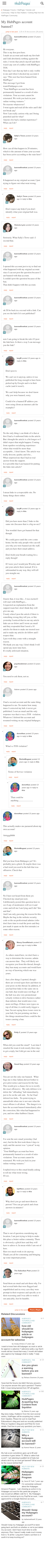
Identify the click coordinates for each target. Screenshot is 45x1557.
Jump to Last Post (12, 32)
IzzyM (19, 358)
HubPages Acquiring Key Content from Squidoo (30, 1403)
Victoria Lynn (20, 225)
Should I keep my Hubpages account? (30, 1513)
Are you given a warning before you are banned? (30, 1369)
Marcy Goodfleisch (25, 942)
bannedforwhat (20, 37)
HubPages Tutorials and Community (28, 1321)
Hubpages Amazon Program (28, 1475)
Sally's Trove (19, 136)
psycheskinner (20, 664)
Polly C (17, 1032)
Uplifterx (20, 1189)
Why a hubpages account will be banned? (29, 1439)
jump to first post (21, 1310)
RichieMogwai (25, 759)
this (30, 199)
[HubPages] (22, 3)
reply (5, 128)
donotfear (21, 733)
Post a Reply (35, 1310)
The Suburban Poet (22, 1271)
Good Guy (18, 1064)
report (11, 128)
